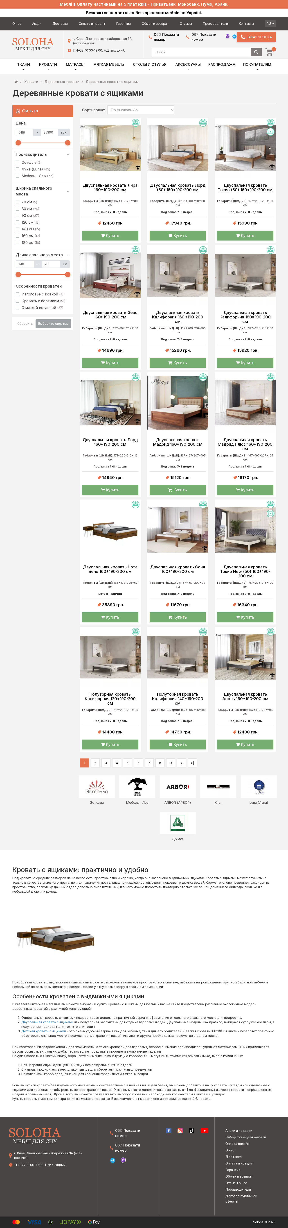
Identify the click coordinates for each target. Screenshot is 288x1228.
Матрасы (75, 64)
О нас (16, 23)
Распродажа (221, 64)
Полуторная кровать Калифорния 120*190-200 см (110, 699)
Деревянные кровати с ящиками (112, 81)
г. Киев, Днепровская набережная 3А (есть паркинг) (102, 41)
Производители (215, 23)
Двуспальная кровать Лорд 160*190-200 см (110, 442)
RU (269, 23)
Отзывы (186, 23)
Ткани (23, 64)
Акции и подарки (238, 1130)
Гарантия (123, 23)
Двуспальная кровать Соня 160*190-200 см (177, 569)
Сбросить (25, 323)
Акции (36, 23)
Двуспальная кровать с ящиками (47, 1022)
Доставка (60, 23)
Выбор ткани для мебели (245, 1137)
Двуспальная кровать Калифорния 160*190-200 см (177, 317)
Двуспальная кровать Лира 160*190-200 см (110, 187)
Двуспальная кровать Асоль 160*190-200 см (245, 696)
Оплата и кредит (92, 23)
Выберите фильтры (53, 323)
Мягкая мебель (108, 64)
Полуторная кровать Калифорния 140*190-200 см (177, 699)
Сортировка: (93, 110)
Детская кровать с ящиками (43, 1031)
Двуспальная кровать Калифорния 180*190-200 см (245, 317)
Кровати (48, 64)
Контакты (246, 23)
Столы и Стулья (149, 64)
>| (192, 763)
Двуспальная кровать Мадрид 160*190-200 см (177, 442)
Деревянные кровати (62, 81)
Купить (112, 235)
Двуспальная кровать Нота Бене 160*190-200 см (110, 569)
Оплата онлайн (237, 1144)
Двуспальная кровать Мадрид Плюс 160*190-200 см (245, 444)
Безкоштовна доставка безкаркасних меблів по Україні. (144, 12)
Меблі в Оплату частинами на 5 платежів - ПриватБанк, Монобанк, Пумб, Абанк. (144, 4)
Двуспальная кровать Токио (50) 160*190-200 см (245, 187)
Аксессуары (188, 64)
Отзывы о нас (236, 1183)
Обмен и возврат (155, 23)
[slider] (18, 142)
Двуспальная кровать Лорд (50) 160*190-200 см (177, 187)
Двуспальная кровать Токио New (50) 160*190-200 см (245, 571)
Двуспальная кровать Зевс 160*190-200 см (110, 314)
